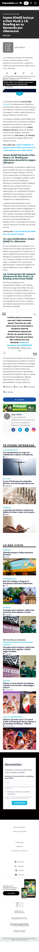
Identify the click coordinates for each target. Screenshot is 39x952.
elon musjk (19, 387)
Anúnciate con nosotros (19, 851)
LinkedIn (21, 870)
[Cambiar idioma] (21, 3)
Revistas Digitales (19, 827)
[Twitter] (15, 73)
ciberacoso (9, 387)
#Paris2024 (24, 342)
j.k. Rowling (9, 392)
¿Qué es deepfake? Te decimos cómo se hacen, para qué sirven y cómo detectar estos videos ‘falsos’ (19, 147)
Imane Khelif (30, 387)
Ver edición (11, 893)
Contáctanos (19, 842)
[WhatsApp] (32, 73)
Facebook (21, 862)
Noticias (6, 36)
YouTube (21, 875)
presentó (6, 104)
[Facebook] (7, 73)
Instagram (20, 866)
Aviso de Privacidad (19, 831)
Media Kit (19, 846)
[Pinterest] (24, 73)
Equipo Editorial (19, 47)
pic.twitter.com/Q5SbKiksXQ (19, 345)
